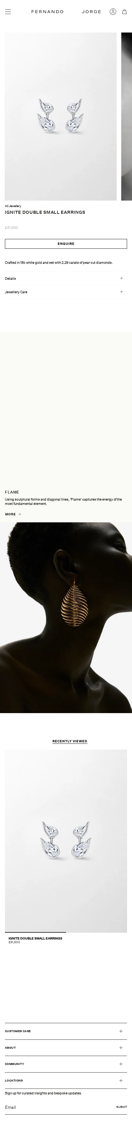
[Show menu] (8, 12)
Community (14, 1064)
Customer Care (18, 1031)
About (10, 1048)
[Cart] (124, 12)
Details (10, 278)
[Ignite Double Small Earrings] (66, 841)
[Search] (17, 12)
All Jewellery (13, 206)
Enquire (66, 243)
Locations (14, 1080)
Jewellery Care (16, 292)
